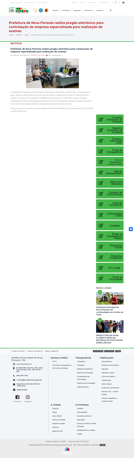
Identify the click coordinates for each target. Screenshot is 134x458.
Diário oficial (106, 384)
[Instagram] (119, 2)
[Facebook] (116, 2)
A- (112, 2)
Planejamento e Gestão (86, 430)
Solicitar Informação (85, 373)
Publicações (88, 10)
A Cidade (55, 10)
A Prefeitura (65, 10)
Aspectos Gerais (58, 423)
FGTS (54, 361)
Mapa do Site (22, 390)
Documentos (107, 361)
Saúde (79, 434)
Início (11, 35)
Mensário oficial (108, 373)
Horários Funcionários (110, 365)
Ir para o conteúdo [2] (35, 351)
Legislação (76, 10)
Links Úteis (99, 10)
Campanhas (106, 380)
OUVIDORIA (109, 351)
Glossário (80, 365)
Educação (81, 420)
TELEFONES (98, 351)
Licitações (81, 361)
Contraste (101, 2)
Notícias (19, 35)
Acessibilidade (92, 2)
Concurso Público (108, 376)
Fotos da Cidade (58, 420)
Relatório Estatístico (85, 369)
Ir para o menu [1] (18, 351)
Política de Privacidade (86, 383)
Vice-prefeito (82, 412)
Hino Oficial (56, 416)
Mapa (54, 412)
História (55, 408)
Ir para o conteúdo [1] (16, 2)
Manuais (105, 369)
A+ (109, 2)
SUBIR (118, 351)
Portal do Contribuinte (110, 388)
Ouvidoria (82, 2)
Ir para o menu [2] (29, 2)
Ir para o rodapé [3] (41, 2)
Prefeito (80, 408)
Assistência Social (84, 416)
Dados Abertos (83, 387)
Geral (26, 35)
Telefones (75, 2)
